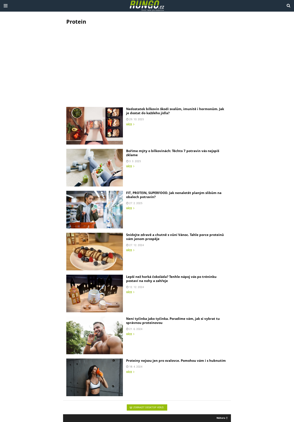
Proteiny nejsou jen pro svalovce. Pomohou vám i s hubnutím (176, 360)
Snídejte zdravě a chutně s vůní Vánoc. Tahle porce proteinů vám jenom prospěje (175, 237)
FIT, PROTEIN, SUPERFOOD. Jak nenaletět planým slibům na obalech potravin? (173, 195)
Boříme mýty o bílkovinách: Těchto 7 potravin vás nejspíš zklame (172, 153)
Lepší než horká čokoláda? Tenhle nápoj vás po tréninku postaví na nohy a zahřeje (171, 278)
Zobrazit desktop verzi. (148, 407)
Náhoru (221, 418)
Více (129, 124)
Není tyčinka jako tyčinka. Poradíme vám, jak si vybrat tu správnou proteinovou (173, 320)
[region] (147, 64)
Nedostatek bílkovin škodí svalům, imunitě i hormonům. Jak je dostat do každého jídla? (175, 111)
